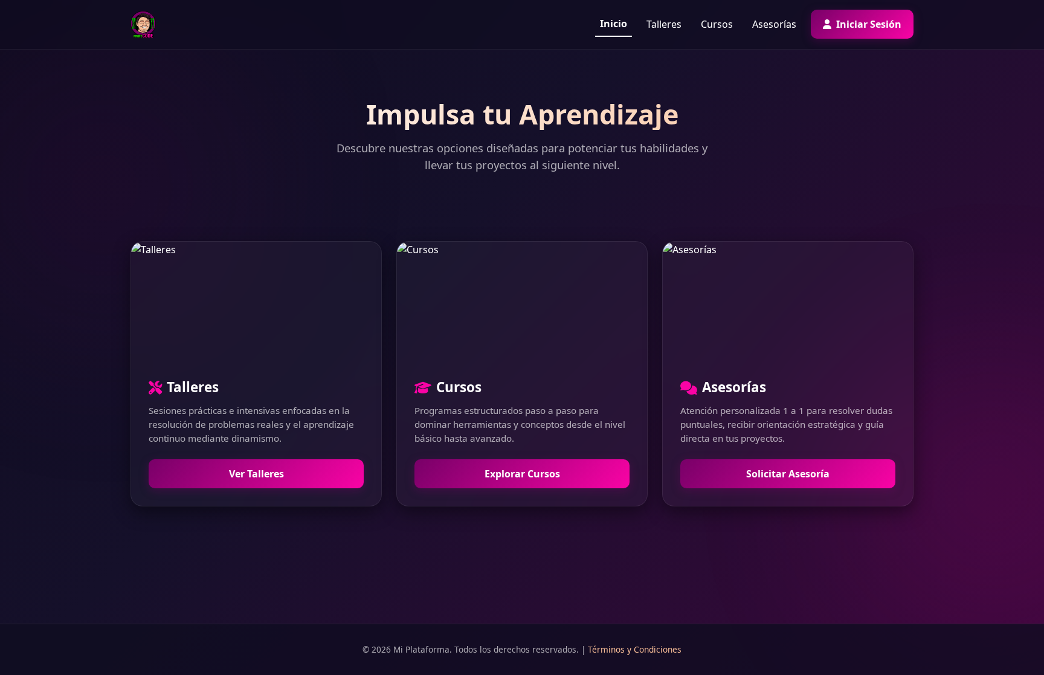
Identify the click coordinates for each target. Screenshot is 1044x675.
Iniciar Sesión (867, 24)
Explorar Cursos (522, 473)
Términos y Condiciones (635, 649)
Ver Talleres (256, 473)
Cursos (717, 24)
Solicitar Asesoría (788, 473)
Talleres (664, 24)
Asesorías (774, 24)
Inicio (613, 23)
